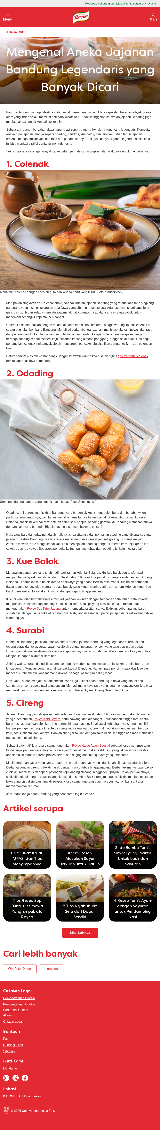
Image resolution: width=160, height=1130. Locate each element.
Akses (7, 1015)
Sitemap (9, 1051)
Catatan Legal (13, 1021)
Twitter (15, 1078)
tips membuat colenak (133, 356)
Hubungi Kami (13, 1045)
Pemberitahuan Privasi (19, 998)
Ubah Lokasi (33, 1096)
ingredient (52, 968)
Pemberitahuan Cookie (19, 1004)
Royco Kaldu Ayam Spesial (91, 745)
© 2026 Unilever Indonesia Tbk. (33, 1110)
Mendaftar (10, 1068)
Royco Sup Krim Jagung (44, 608)
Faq (6, 1038)
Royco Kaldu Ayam (47, 719)
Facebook (25, 1078)
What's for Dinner (20, 968)
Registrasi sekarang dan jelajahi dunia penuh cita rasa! (119, 3)
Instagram (6, 1078)
